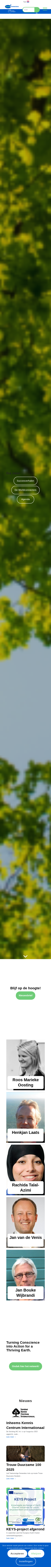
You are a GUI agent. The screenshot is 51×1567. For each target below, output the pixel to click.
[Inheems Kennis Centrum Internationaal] (25, 1413)
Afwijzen (36, 1553)
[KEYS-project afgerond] (25, 1507)
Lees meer (10, 1437)
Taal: (25, 2)
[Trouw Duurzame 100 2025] (25, 1454)
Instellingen (26, 1561)
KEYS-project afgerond (25, 1529)
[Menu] (43, 9)
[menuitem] (26, 1)
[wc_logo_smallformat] (12, 9)
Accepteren (17, 1553)
